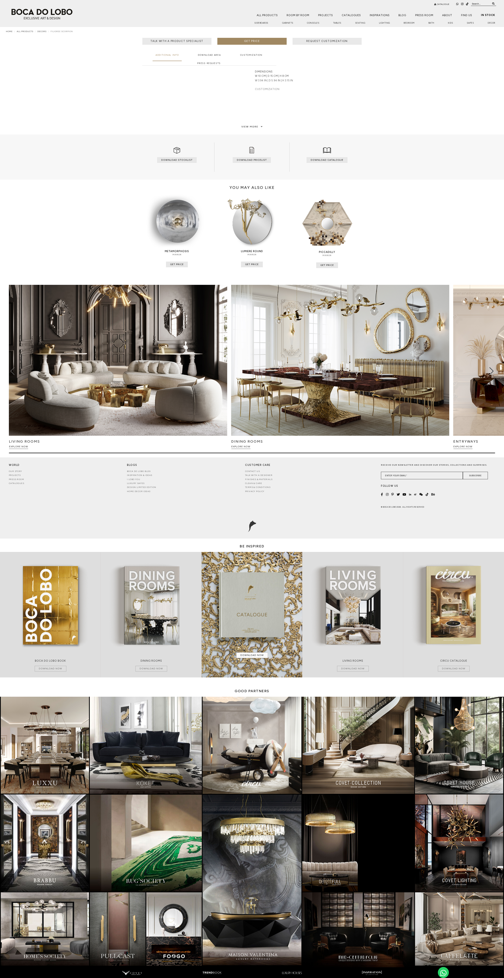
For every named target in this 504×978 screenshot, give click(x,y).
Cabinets (287, 23)
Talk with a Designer (258, 475)
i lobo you (133, 479)
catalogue (442, 4)
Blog (402, 15)
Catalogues (351, 15)
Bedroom (409, 23)
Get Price (252, 41)
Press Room (424, 15)
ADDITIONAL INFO (167, 55)
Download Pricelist (252, 160)
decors (41, 31)
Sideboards (261, 23)
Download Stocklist (177, 160)
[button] (491, 371)
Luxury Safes (136, 483)
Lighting (384, 23)
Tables (337, 23)
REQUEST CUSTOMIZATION (327, 41)
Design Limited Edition (141, 487)
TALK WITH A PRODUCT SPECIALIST (176, 41)
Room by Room (298, 15)
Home (9, 31)
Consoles (313, 23)
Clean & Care (253, 483)
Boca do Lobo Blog (139, 471)
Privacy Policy (255, 491)
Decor (491, 23)
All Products (267, 15)
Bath (431, 23)
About (447, 15)
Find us (466, 15)
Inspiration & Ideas (139, 475)
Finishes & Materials (258, 479)
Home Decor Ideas (138, 491)
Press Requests (209, 63)
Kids (450, 23)
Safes (470, 23)
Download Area (209, 55)
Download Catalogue (327, 160)
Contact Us (252, 471)
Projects (325, 15)
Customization (251, 55)
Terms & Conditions (258, 487)
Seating (360, 23)
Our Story (15, 471)
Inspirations (380, 15)
